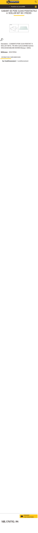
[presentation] (19, 57)
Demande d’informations (29, 516)
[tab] (19, 57)
